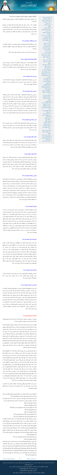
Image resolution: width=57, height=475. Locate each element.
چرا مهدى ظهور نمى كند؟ (46, 108)
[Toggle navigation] (52, 12)
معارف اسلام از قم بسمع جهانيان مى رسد (46, 127)
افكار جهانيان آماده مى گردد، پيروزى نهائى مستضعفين (46, 104)
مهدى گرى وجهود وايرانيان (9, 459)
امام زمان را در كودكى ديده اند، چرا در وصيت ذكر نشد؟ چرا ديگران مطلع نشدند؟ (46, 55)
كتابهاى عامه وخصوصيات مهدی (46, 89)
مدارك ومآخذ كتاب (46, 141)
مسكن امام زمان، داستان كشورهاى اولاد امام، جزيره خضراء (47, 97)
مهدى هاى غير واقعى (32, 459)
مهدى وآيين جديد (46, 136)
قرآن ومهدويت (47, 37)
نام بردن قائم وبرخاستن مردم (47, 68)
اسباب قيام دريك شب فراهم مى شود (46, 114)
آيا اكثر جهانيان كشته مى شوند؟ (47, 123)
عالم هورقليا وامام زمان (47, 40)
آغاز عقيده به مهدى (46, 20)
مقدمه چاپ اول (47, 19)
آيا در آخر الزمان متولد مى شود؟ (47, 44)
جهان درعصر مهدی (46, 135)
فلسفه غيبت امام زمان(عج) (47, 82)
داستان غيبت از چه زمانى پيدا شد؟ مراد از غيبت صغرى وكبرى (46, 72)
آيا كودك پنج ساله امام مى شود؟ (47, 65)
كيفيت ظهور (48, 121)
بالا (20, 459)
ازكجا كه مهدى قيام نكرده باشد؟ (46, 138)
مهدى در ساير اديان (46, 35)
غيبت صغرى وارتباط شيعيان (46, 76)
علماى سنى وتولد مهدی (47, 62)
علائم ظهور (48, 101)
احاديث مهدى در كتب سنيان (47, 22)
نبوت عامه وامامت (46, 38)
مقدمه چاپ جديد (47, 17)
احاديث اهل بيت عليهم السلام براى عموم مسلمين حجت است (47, 48)
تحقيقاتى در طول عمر (47, 92)
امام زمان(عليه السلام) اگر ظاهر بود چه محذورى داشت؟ (46, 86)
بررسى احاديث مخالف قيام (47, 118)
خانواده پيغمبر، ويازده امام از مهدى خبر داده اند (46, 29)
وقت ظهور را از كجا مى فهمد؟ (46, 111)
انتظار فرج (48, 116)
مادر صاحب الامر (47, 60)
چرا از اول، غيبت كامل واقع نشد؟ (47, 79)
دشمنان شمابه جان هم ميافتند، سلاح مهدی (46, 132)
